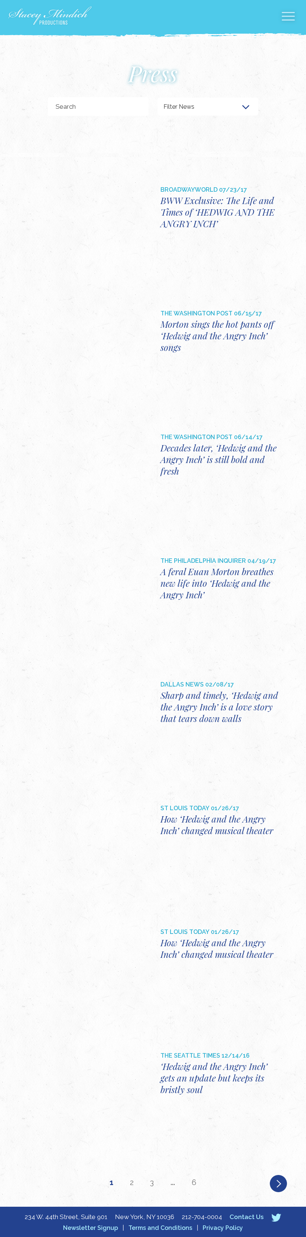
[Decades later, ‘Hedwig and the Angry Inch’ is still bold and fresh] (88, 483)
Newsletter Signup (90, 1227)
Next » (278, 1184)
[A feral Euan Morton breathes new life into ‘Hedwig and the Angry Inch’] (88, 606)
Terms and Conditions (160, 1227)
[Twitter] (276, 1217)
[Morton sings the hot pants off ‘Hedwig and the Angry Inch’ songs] (88, 359)
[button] (288, 17)
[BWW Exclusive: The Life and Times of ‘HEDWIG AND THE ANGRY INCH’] (88, 235)
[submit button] (135, 106)
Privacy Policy (223, 1227)
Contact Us (246, 1217)
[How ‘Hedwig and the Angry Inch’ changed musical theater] (88, 854)
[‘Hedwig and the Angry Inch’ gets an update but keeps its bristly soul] (88, 1101)
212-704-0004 (202, 1217)
